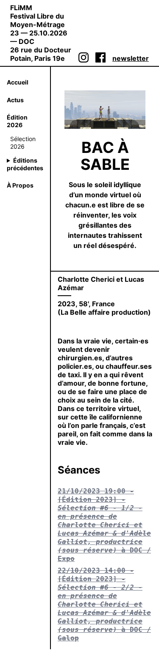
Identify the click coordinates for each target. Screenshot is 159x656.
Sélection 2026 (23, 142)
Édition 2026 (17, 121)
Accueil (17, 82)
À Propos (20, 185)
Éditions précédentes (25, 164)
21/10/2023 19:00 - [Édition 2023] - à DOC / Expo (104, 525)
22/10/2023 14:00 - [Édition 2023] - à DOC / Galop (104, 604)
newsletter (130, 58)
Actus (15, 99)
